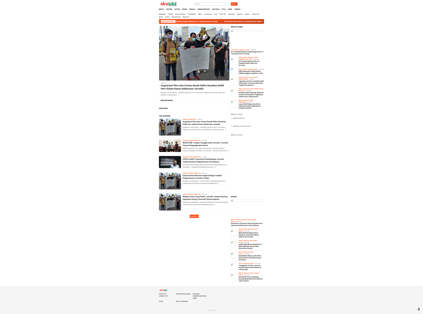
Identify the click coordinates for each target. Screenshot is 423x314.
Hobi (251, 240)
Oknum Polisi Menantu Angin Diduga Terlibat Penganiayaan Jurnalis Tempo (202, 176)
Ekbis (245, 69)
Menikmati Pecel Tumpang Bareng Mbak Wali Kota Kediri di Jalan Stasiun (251, 279)
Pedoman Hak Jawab (183, 294)
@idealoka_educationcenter (242, 126)
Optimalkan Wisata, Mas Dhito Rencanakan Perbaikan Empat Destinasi (250, 258)
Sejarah (253, 219)
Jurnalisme (192, 119)
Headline (185, 119)
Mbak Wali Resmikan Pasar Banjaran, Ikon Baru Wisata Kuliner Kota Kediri (249, 235)
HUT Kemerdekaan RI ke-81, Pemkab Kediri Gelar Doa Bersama (228, 21)
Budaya (238, 219)
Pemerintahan (243, 59)
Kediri (256, 57)
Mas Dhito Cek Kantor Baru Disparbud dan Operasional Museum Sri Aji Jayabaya (247, 224)
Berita (237, 50)
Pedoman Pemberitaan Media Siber (199, 296)
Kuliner (256, 273)
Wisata (233, 221)
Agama (241, 57)
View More (194, 216)
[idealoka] (168, 4)
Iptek (251, 77)
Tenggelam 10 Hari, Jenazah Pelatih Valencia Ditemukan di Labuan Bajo (250, 267)
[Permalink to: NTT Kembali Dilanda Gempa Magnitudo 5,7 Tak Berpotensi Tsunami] (247, 39)
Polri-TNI (242, 90)
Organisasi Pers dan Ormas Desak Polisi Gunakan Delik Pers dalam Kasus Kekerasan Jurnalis (192, 87)
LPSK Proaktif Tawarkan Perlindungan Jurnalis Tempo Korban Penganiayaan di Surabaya (203, 160)
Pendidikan (242, 102)
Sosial (247, 50)
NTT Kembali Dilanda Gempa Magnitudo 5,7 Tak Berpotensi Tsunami (247, 53)
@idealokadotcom (239, 118)
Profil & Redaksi (182, 301)
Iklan (161, 301)
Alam (232, 50)
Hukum (191, 140)
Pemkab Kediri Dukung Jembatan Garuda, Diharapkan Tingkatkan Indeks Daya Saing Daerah (251, 95)
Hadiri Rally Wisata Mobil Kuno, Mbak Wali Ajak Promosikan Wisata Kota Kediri (250, 246)
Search (234, 4)
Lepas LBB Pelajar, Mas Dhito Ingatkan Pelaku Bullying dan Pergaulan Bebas (250, 106)
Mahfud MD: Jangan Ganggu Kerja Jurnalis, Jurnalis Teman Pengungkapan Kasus (205, 143)
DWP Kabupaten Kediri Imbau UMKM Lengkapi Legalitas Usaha (251, 72)
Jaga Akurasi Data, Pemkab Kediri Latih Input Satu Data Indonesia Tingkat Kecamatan (251, 83)
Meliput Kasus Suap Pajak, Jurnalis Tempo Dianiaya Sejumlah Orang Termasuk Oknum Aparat (205, 197)
